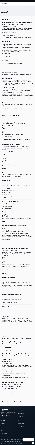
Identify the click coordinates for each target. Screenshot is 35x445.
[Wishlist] (29, 3)
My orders (3, 432)
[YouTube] (7, 416)
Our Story (2, 422)
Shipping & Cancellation (22, 422)
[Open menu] (33, 3)
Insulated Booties (21, 417)
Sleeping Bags (20, 410)
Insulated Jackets (21, 413)
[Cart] (31, 3)
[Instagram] (2, 416)
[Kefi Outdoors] (13, 3)
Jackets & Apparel (21, 412)
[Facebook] (4, 416)
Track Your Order (21, 426)
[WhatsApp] (9, 416)
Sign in (2, 430)
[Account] (27, 3)
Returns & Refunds (21, 423)
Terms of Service (4, 433)
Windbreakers (20, 416)
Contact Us (3, 423)
